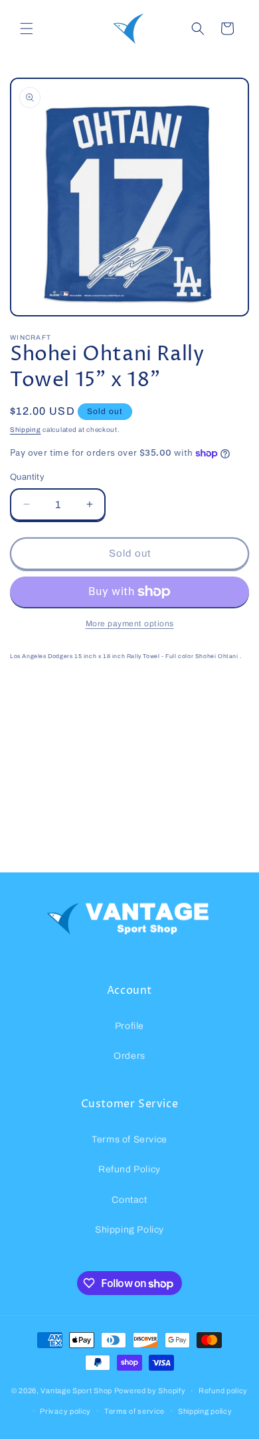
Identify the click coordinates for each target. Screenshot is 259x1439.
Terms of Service (129, 1139)
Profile (129, 1026)
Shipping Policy (129, 1230)
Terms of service (134, 1411)
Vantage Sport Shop (76, 1391)
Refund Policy (129, 1169)
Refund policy (223, 1391)
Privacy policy (65, 1411)
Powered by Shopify (150, 1391)
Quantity (27, 477)
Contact (129, 1200)
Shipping (25, 429)
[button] (26, 28)
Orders (129, 1056)
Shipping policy (205, 1411)
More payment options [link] (130, 623)
